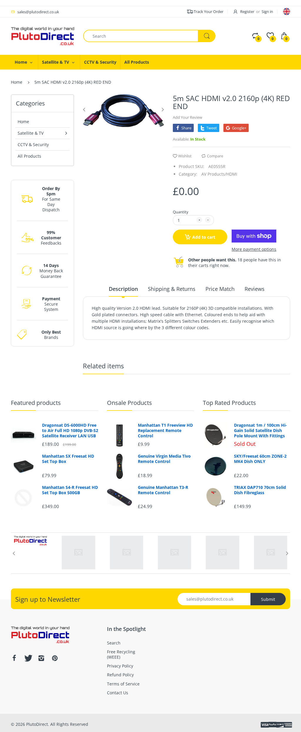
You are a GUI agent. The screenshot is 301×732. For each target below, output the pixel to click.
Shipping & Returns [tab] (171, 288)
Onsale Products (129, 403)
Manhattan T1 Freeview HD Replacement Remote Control (165, 430)
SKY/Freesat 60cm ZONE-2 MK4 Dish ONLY (260, 459)
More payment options (254, 249)
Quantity (180, 212)
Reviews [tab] (255, 288)
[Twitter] (27, 658)
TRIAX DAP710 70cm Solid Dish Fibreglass (260, 490)
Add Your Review (187, 117)
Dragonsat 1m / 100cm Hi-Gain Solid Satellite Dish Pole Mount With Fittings (260, 430)
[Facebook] (14, 658)
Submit (268, 599)
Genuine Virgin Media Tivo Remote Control (164, 459)
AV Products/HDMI (219, 174)
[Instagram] (41, 658)
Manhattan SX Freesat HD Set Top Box (68, 459)
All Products (29, 156)
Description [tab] (123, 288)
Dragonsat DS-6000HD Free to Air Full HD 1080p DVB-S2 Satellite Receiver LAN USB (70, 430)
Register (247, 11)
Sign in (267, 11)
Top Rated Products (229, 403)
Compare (215, 156)
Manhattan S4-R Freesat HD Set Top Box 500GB (70, 490)
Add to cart (203, 237)
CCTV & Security (33, 144)
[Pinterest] (54, 658)
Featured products (36, 403)
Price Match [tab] (220, 288)
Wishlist (185, 156)
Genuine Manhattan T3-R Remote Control (163, 490)
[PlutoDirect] (42, 35)
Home (16, 82)
